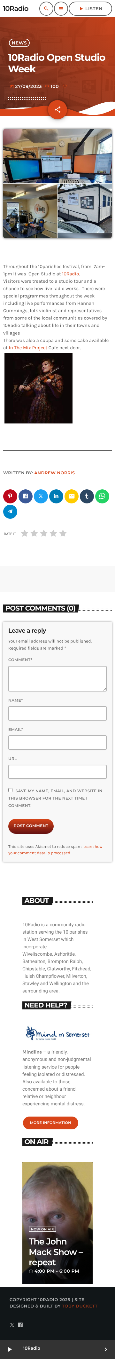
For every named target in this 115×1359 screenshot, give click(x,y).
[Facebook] (20, 1325)
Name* (15, 700)
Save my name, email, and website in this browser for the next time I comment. (55, 798)
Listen (90, 9)
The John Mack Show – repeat (56, 1252)
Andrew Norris (54, 473)
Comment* (20, 660)
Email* (15, 729)
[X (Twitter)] (12, 1325)
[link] (70, 274)
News (19, 43)
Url (12, 758)
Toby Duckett (80, 1306)
